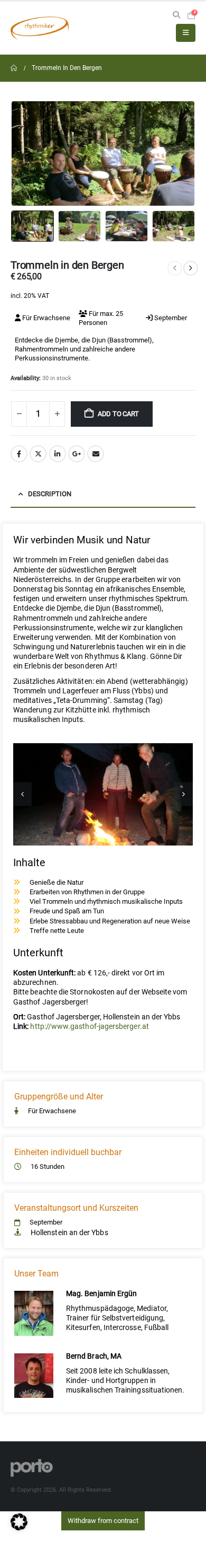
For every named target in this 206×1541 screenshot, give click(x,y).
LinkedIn (57, 453)
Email (95, 453)
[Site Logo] (40, 28)
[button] (176, 15)
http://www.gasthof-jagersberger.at (89, 1026)
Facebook (19, 453)
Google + (76, 453)
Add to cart (118, 414)
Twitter (38, 453)
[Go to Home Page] (14, 68)
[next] (190, 268)
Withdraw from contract (103, 1521)
